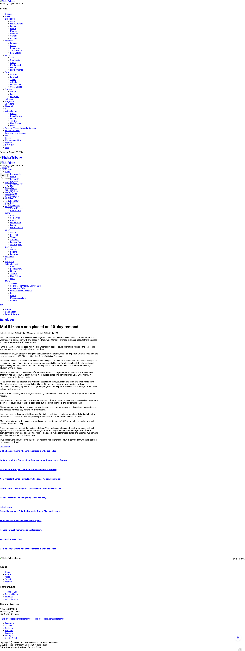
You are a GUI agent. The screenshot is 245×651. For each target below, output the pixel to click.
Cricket (13, 75)
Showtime (9, 104)
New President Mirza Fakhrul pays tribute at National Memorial (30, 479)
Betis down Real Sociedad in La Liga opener (20, 520)
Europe (13, 67)
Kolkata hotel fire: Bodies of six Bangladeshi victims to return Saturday (34, 460)
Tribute (13, 121)
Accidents (14, 38)
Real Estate (15, 53)
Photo (8, 138)
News (7, 171)
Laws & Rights (16, 24)
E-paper (8, 14)
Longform (14, 96)
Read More (5, 447)
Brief (7, 135)
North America (16, 70)
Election (14, 181)
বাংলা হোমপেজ (239, 558)
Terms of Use (11, 592)
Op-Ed (13, 92)
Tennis (13, 79)
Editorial (13, 94)
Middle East (15, 65)
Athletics (14, 82)
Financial (9, 106)
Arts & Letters (11, 111)
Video (7, 577)
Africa (13, 62)
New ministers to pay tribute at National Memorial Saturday (28, 469)
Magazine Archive (13, 140)
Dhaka (13, 28)
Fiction (13, 118)
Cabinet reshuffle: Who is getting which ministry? (23, 498)
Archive (8, 143)
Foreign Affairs (16, 184)
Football (14, 77)
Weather (14, 33)
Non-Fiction (15, 123)
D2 (6, 109)
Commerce (15, 48)
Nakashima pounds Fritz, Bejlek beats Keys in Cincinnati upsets (30, 511)
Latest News (6, 507)
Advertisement (12, 599)
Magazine (9, 101)
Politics (13, 31)
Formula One (15, 84)
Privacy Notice (11, 594)
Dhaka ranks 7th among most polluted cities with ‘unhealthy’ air (30, 488)
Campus (13, 36)
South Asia (15, 60)
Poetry (13, 113)
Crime (12, 21)
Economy (14, 43)
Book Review (16, 116)
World (7, 55)
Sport (7, 72)
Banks (13, 45)
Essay (12, 126)
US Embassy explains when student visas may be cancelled (28, 451)
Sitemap (9, 597)
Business (9, 41)
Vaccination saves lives (11, 539)
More (7, 281)
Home (7, 16)
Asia (12, 58)
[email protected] (8, 619)
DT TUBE (9, 145)
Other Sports (16, 87)
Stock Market (16, 50)
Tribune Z (9, 99)
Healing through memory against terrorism (21, 530)
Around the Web (12, 130)
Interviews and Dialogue (16, 133)
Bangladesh (10, 19)
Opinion (8, 89)
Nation (13, 186)
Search (8, 579)
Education (14, 26)
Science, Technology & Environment (21, 128)
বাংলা (1, 170)
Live (7, 147)
